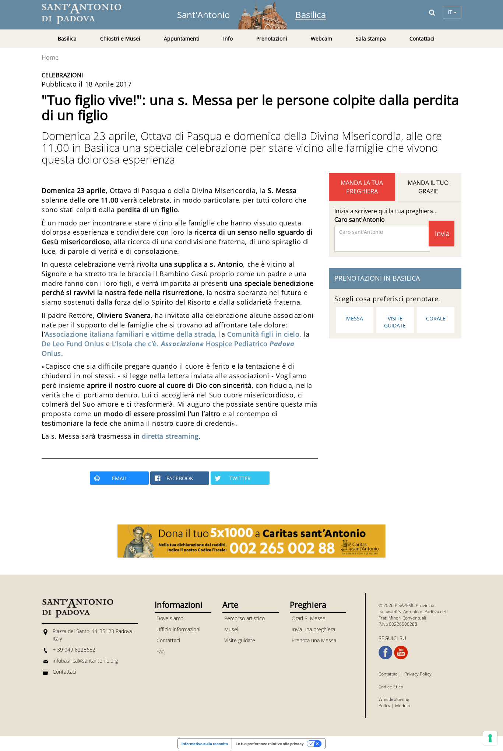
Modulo (402, 705)
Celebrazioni (62, 75)
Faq (160, 651)
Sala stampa (371, 38)
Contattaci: (390, 674)
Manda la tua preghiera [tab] (362, 187)
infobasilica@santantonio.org (85, 660)
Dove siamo (169, 618)
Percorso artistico (244, 618)
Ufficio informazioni (178, 629)
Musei (231, 629)
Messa (354, 318)
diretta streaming (170, 436)
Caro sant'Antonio (359, 219)
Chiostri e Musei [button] (120, 38)
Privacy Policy (418, 674)
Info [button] (228, 38)
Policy (384, 705)
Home (50, 57)
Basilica (310, 14)
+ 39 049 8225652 (74, 649)
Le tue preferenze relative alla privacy (270, 743)
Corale (436, 318)
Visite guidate (395, 322)
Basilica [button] (67, 38)
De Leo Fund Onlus (73, 343)
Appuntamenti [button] (182, 38)
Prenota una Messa (314, 640)
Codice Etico (391, 687)
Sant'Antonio (203, 14)
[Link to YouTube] (401, 653)
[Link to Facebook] (386, 653)
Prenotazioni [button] (271, 38)
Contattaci (422, 38)
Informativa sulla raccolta (205, 743)
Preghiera (308, 604)
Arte (230, 604)
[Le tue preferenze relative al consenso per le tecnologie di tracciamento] (490, 738)
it (451, 11)
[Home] (86, 14)
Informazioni (179, 604)
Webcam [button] (321, 38)
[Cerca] (432, 12)
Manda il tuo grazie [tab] (428, 187)
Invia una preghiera (313, 629)
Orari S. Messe (309, 618)
